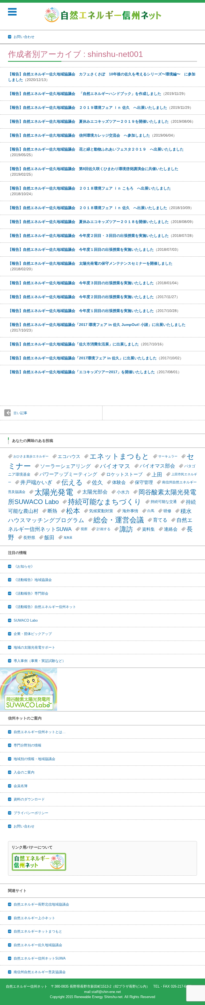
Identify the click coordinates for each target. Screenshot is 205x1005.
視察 (84, 529)
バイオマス (115, 466)
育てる (160, 520)
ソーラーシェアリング (65, 466)
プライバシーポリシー (31, 813)
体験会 (119, 482)
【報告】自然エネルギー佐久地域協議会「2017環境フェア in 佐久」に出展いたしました (82, 358)
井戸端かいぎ (36, 482)
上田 (157, 475)
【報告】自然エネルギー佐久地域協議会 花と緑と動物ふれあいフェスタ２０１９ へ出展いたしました (96, 149)
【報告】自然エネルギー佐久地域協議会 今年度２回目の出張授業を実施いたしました (81, 297)
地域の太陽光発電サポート (34, 647)
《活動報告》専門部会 (31, 593)
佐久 (97, 482)
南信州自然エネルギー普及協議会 (40, 972)
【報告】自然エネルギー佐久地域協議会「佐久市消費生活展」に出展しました (73, 344)
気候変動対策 (101, 511)
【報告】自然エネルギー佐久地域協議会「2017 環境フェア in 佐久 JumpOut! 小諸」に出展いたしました (97, 324)
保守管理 (144, 482)
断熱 (52, 511)
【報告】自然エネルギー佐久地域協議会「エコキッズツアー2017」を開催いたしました (81, 372)
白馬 (150, 511)
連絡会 (171, 529)
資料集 (148, 529)
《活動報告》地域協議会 (33, 580)
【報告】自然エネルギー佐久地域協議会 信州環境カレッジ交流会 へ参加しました (79, 135)
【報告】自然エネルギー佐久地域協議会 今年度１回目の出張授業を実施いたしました (81, 249)
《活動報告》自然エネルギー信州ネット (45, 607)
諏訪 (126, 529)
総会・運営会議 (118, 520)
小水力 (123, 492)
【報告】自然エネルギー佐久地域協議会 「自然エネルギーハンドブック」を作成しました (84, 93)
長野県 (29, 537)
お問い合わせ (24, 826)
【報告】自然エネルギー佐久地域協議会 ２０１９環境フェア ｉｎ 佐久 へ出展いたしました (87, 107)
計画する (104, 529)
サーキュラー (168, 456)
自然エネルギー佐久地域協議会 (38, 945)
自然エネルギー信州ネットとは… (40, 732)
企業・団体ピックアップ (33, 634)
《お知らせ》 (24, 566)
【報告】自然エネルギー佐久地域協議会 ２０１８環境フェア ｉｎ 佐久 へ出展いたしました (87, 208)
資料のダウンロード (29, 799)
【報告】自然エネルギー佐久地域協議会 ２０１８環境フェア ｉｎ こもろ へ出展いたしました (89, 188)
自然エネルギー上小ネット (34, 918)
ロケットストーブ (124, 474)
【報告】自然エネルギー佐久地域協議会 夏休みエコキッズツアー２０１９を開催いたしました (88, 121)
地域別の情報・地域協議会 (34, 759)
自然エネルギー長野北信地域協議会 (41, 904)
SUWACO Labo (26, 620)
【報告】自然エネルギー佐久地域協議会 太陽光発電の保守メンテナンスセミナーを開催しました (90, 263)
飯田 (49, 537)
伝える (72, 482)
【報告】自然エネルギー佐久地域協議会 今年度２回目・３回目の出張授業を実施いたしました (88, 235)
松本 (73, 511)
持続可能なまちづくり (104, 502)
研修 (167, 511)
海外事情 (130, 511)
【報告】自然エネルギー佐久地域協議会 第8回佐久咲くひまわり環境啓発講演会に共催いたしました (93, 169)
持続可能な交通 (164, 502)
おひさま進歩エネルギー (31, 456)
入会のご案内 (24, 772)
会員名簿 (20, 786)
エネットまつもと (119, 456)
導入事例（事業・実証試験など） (40, 661)
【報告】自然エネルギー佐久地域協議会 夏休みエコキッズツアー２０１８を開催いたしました (88, 222)
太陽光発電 (53, 492)
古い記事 (20, 413)
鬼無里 (68, 537)
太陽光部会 (95, 492)
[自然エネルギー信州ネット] (103, 15)
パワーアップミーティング (68, 474)
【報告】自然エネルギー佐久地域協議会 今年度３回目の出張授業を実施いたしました (81, 283)
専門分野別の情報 (27, 745)
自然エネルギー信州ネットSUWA (40, 958)
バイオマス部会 (157, 466)
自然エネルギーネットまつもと (38, 931)
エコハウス (69, 456)
